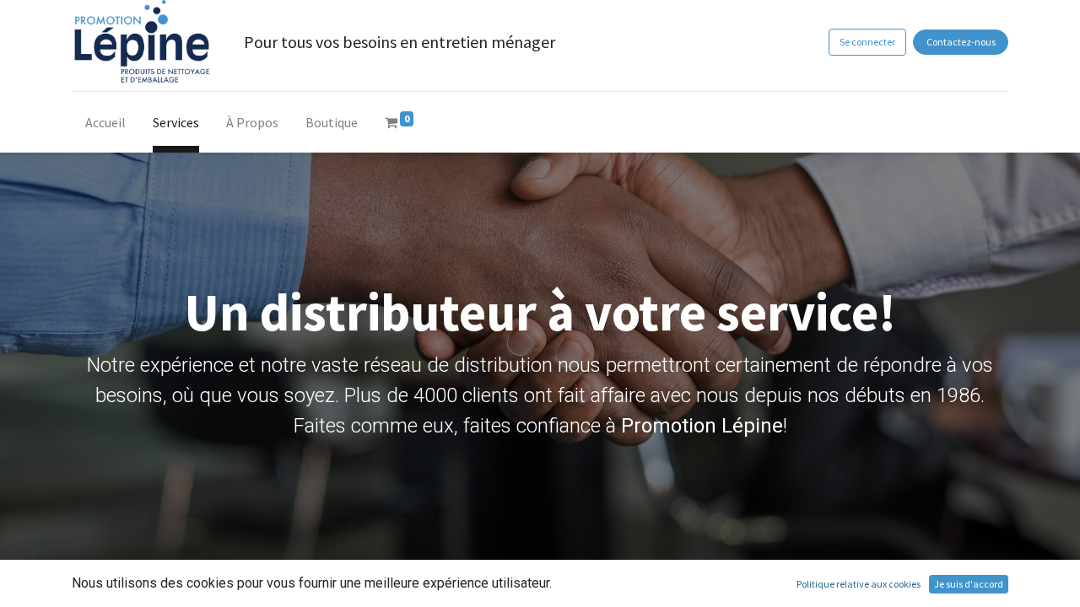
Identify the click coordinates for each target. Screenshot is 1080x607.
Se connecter (867, 41)
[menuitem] (105, 126)
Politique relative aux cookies (858, 583)
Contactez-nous (961, 41)
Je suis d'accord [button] (968, 583)
